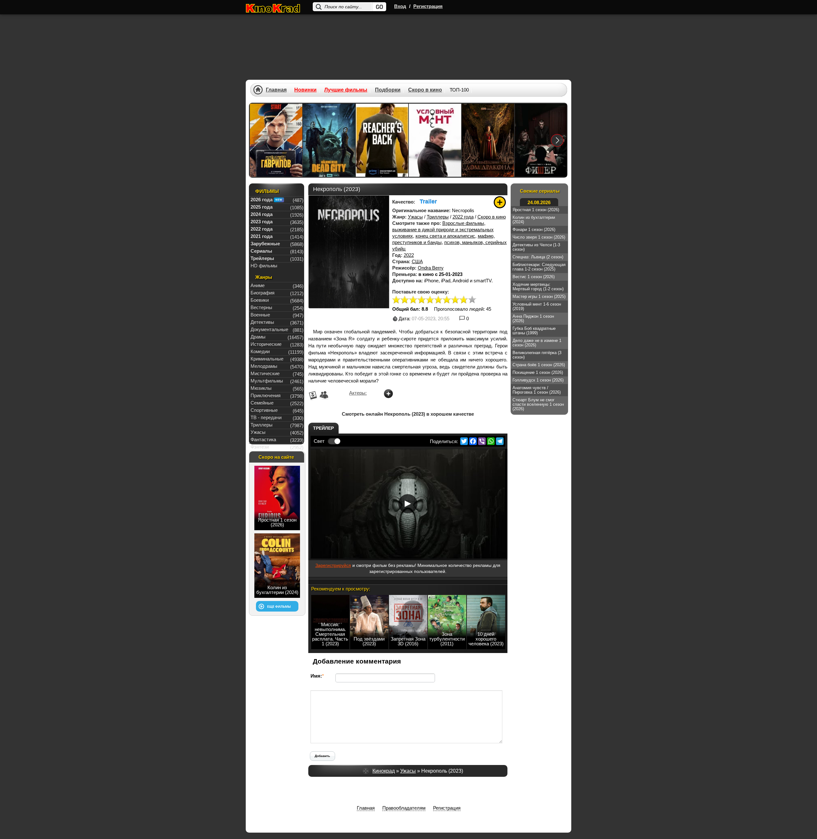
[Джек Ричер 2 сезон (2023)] (382, 140)
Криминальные (267, 358)
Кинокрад (383, 771)
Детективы (262, 322)
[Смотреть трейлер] (407, 503)
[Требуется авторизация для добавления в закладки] (500, 202)
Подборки (388, 90)
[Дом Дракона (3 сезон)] (488, 140)
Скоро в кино (491, 216)
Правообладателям (403, 808)
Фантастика (263, 439)
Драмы (258, 336)
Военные (260, 314)
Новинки (305, 90)
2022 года (463, 216)
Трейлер (323, 428)
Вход (400, 6)
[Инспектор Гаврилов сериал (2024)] (276, 140)
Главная (276, 90)
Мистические (265, 373)
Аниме (258, 285)
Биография (262, 292)
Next (557, 140)
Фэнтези (260, 446)
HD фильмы (264, 265)
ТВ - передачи (266, 417)
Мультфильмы (267, 380)
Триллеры (438, 216)
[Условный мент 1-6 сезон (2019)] (435, 140)
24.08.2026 (539, 202)
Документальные (269, 329)
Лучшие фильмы (345, 90)
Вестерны (261, 307)
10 (472, 300)
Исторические (266, 344)
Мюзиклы (261, 388)
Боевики (260, 300)
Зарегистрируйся (333, 565)
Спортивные (264, 410)
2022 (409, 255)
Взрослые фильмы (463, 223)
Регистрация (428, 6)
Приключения (266, 395)
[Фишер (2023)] (541, 140)
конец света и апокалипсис (445, 236)
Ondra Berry (431, 268)
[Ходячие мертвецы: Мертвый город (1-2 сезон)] (329, 140)
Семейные (262, 402)
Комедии (260, 351)
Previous (259, 140)
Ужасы (415, 216)
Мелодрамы (264, 366)
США (417, 261)
